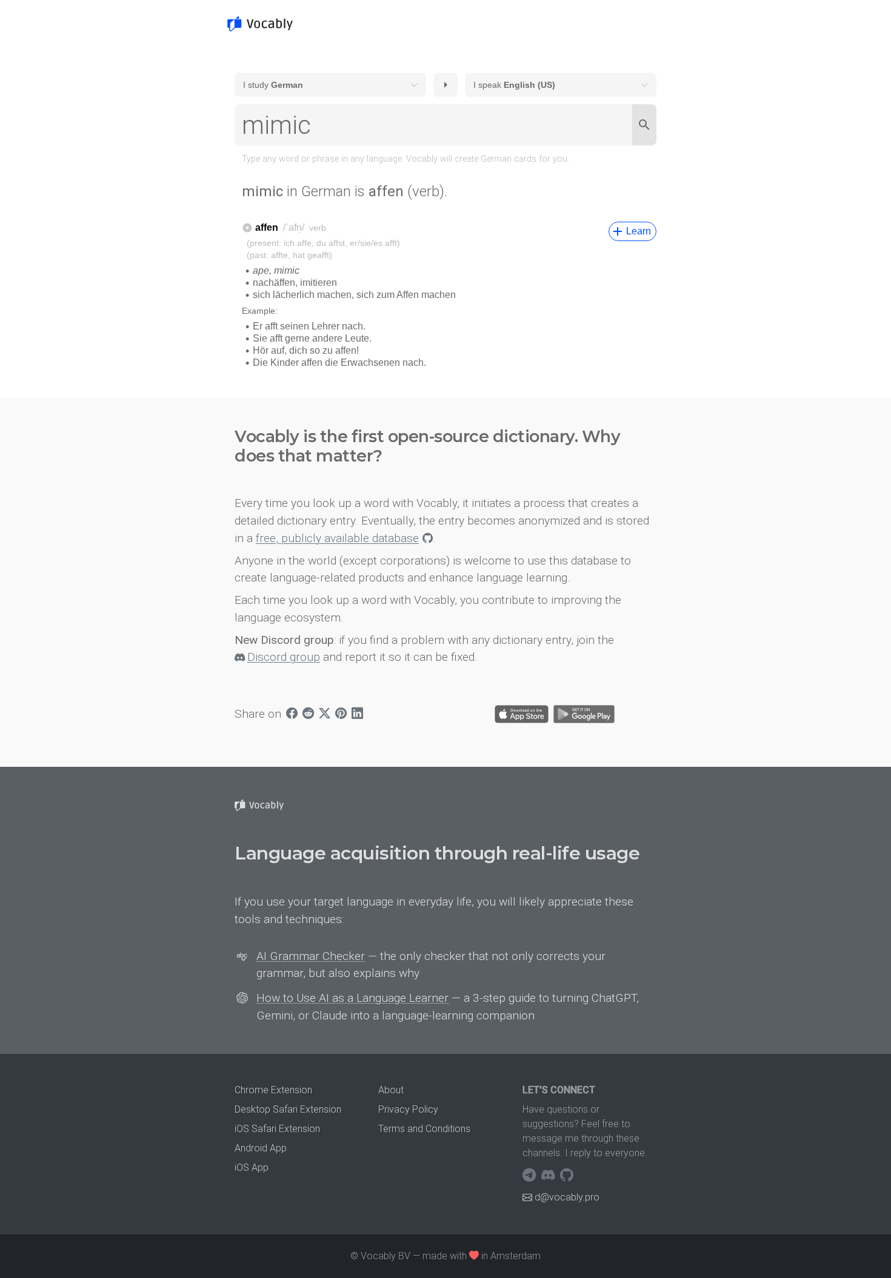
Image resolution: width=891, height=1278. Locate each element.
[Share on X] (324, 714)
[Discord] (549, 1175)
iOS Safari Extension (277, 1128)
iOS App (252, 1167)
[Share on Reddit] (308, 714)
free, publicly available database (337, 538)
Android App (261, 1148)
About (391, 1090)
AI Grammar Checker (310, 956)
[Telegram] (530, 1175)
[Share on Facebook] (292, 714)
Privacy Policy (408, 1109)
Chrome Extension (273, 1090)
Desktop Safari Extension (288, 1109)
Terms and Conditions (424, 1128)
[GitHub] (566, 1175)
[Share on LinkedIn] (357, 714)
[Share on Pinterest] (341, 714)
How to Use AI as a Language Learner (352, 998)
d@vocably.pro (567, 1197)
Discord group (283, 657)
